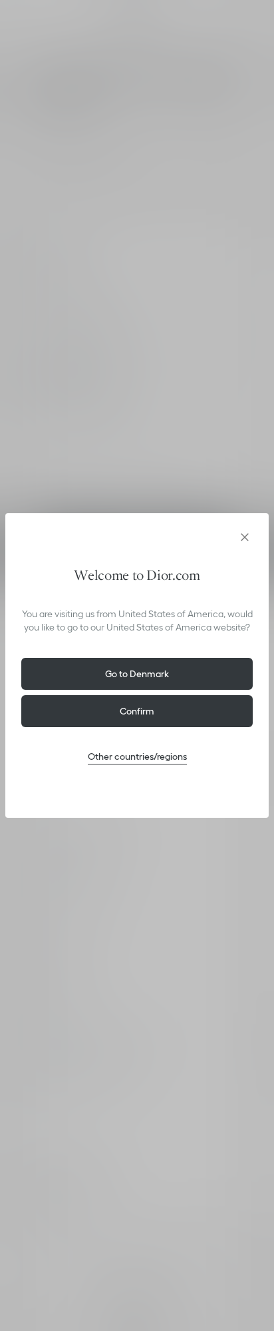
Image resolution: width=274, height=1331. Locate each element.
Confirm (137, 711)
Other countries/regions (137, 756)
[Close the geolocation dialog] (245, 537)
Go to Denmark (137, 673)
